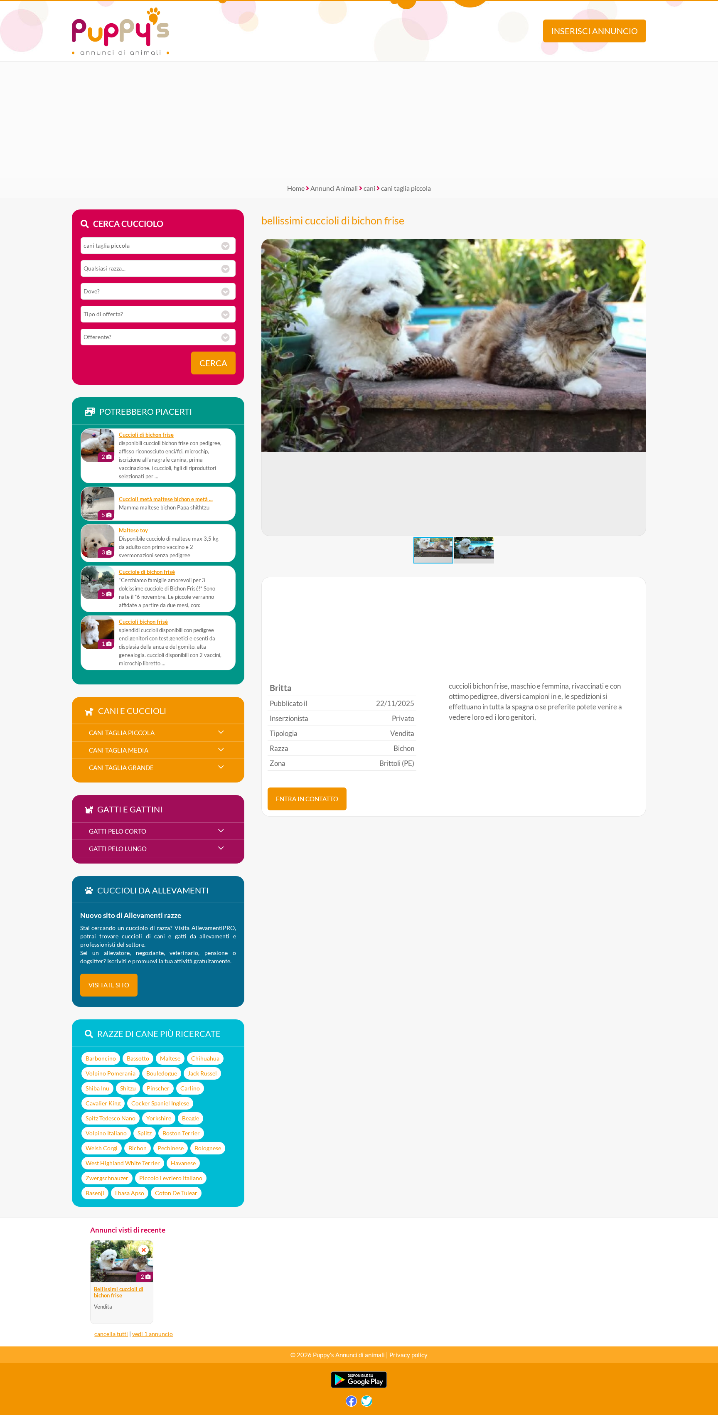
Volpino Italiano (106, 1133)
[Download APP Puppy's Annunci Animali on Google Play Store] (359, 1386)
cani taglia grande (121, 767)
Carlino (190, 1088)
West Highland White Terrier (123, 1162)
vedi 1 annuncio (152, 1333)
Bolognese (207, 1148)
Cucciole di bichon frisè (147, 572)
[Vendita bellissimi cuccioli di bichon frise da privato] (122, 1261)
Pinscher (158, 1088)
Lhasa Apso (129, 1192)
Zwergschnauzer (107, 1177)
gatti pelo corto (117, 831)
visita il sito (109, 985)
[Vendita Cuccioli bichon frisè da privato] (97, 632)
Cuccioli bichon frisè (143, 622)
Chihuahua (205, 1058)
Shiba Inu (97, 1088)
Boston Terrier (181, 1133)
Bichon (137, 1148)
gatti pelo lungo (118, 848)
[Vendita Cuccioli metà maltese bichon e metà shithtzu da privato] (97, 503)
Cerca (213, 363)
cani (369, 188)
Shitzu (128, 1088)
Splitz (145, 1133)
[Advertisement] (359, 120)
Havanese (183, 1162)
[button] (639, 387)
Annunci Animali (334, 188)
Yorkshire (158, 1118)
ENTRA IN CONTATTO (307, 798)
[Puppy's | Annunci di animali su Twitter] (366, 1403)
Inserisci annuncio (594, 31)
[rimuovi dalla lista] (144, 1249)
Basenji (95, 1192)
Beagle (190, 1118)
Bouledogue (161, 1073)
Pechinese (170, 1148)
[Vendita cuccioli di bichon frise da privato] (97, 445)
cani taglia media (118, 750)
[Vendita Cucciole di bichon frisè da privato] (97, 582)
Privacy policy (408, 1354)
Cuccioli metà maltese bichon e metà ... (166, 499)
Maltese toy (133, 530)
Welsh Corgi (102, 1148)
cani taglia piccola (406, 188)
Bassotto (138, 1058)
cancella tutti (111, 1333)
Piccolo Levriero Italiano (170, 1177)
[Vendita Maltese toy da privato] (97, 541)
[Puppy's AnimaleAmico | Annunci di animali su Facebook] (351, 1403)
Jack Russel (202, 1073)
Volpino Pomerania (110, 1073)
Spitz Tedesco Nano (110, 1118)
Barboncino (101, 1058)
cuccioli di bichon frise (146, 435)
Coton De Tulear (176, 1192)
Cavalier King (103, 1103)
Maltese (170, 1058)
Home (296, 188)
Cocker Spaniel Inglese (160, 1103)
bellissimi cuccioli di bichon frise (332, 220)
